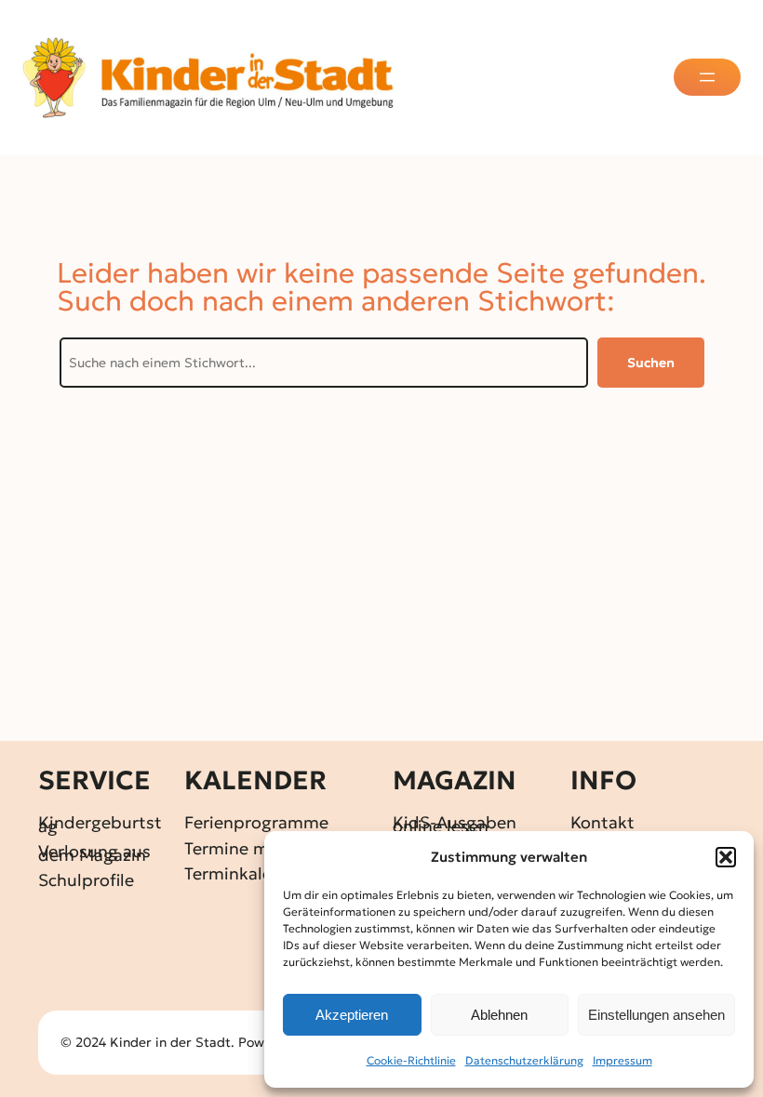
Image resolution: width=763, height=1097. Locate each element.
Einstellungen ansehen (656, 1015)
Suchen (651, 362)
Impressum (622, 1060)
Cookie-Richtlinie (411, 1060)
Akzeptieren (351, 1015)
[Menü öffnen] (707, 77)
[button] (725, 857)
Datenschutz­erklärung (524, 1060)
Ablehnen (499, 1015)
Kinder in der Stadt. (172, 1042)
